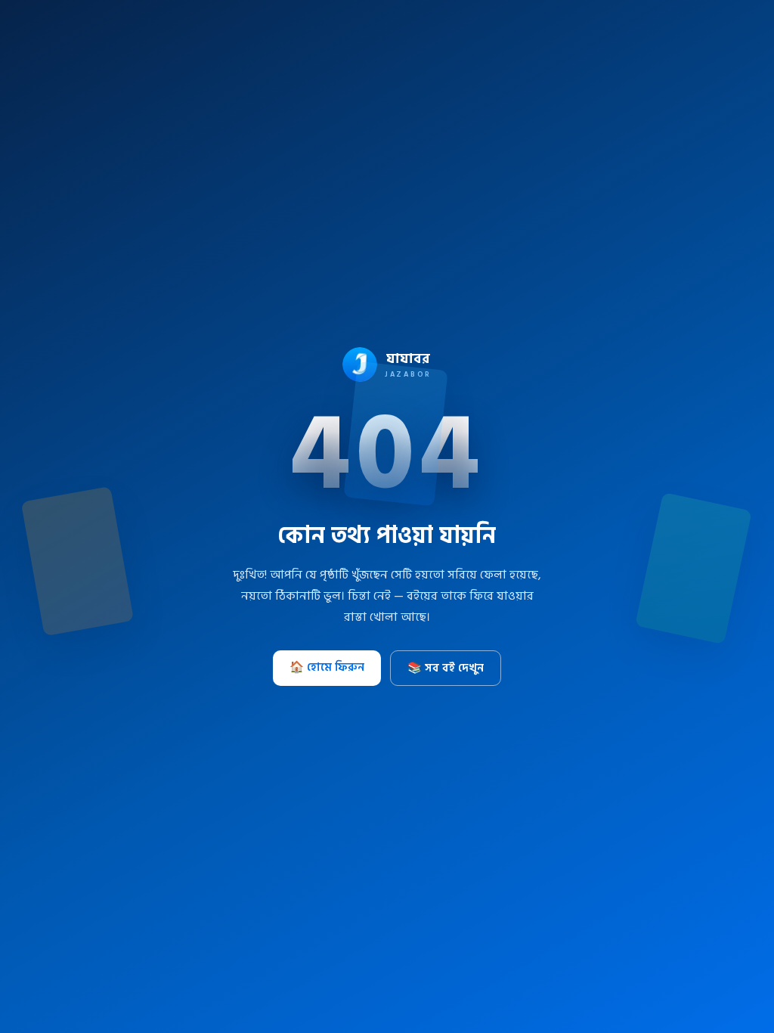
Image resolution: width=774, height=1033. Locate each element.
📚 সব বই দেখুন (445, 668)
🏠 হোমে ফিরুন (326, 667)
